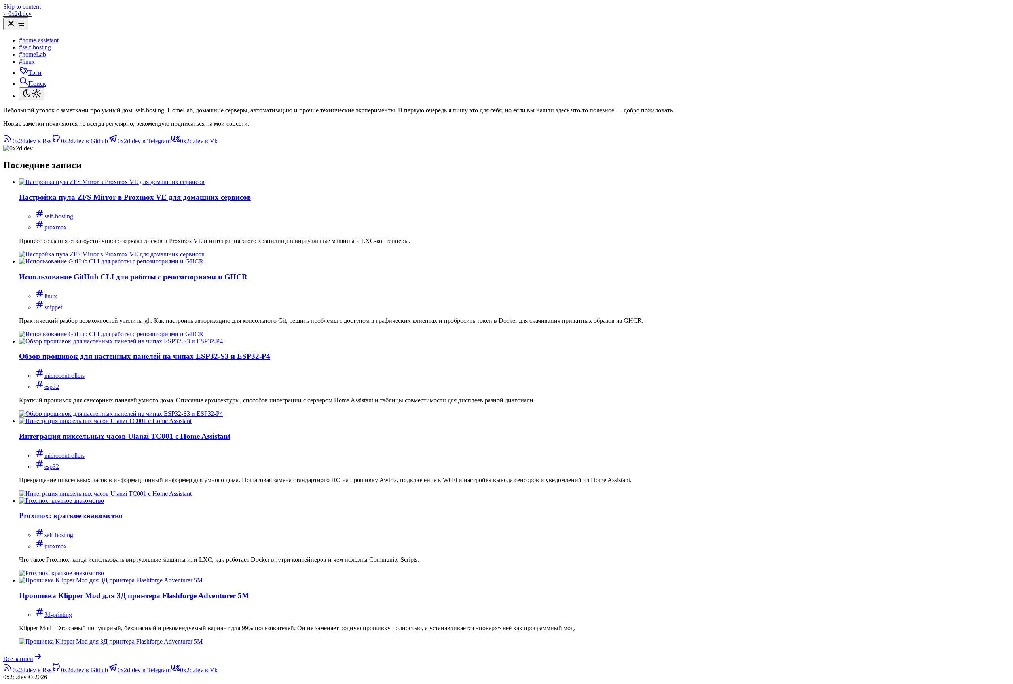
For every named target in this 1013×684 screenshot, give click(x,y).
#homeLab (32, 54)
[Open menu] (15, 23)
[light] (31, 93)
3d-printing (58, 614)
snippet (53, 307)
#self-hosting (35, 47)
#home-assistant (39, 40)
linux (50, 296)
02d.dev (17, 13)
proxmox (55, 227)
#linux (27, 61)
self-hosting (58, 216)
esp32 (51, 386)
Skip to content (22, 6)
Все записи (18, 659)
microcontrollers (64, 375)
